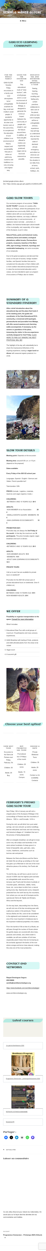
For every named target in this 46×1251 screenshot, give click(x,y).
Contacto (35, 780)
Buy (8, 775)
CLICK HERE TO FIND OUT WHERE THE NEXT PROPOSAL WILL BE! (21, 337)
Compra (21, 777)
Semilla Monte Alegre (22, 12)
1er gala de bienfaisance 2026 (15, 1045)
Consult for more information (22, 619)
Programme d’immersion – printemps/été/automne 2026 (23, 1078)
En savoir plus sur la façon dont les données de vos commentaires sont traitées (22, 1214)
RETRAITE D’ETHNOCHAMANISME (16, 1112)
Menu (24, 21)
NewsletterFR (10, 1122)
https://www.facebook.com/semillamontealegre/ (22, 988)
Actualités (11, 1150)
